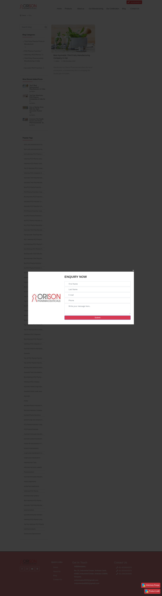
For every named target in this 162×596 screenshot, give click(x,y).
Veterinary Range (152, 585)
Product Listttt (153, 591)
